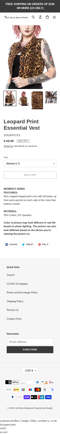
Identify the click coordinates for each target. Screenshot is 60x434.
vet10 (3, 428)
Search (10, 275)
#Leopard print (8, 424)
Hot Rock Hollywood (24, 408)
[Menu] (54, 16)
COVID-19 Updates (17, 283)
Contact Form (14, 318)
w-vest (3, 432)
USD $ (29, 370)
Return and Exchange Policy (22, 292)
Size (6, 157)
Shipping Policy (15, 301)
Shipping (8, 146)
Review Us (13, 309)
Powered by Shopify (43, 408)
